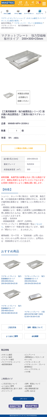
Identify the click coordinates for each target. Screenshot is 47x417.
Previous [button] (2, 12)
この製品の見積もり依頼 (23, 148)
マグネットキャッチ (32, 362)
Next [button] (45, 12)
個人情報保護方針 (32, 388)
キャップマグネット (32, 369)
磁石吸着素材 (7, 364)
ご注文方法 (12, 327)
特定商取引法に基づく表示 (12, 388)
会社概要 (35, 336)
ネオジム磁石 (7, 355)
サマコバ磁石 (7, 357)
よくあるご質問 (12, 336)
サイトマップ (7, 391)
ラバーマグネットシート (11, 362)
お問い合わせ (30, 391)
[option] (7, 12)
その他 (27, 372)
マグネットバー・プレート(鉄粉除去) (28, 23)
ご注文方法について (9, 384)
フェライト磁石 (8, 359)
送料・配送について (35, 327)
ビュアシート (30, 355)
